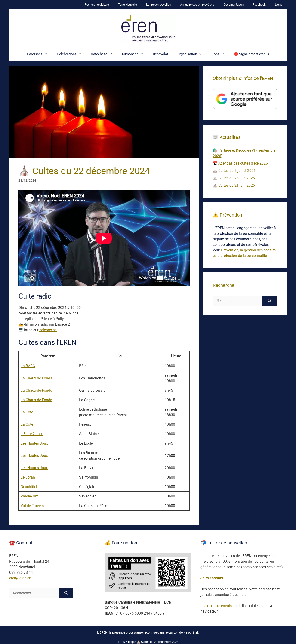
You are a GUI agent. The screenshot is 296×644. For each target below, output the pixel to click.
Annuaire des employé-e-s (197, 4)
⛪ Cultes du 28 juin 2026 (234, 178)
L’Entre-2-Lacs (32, 434)
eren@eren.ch (20, 578)
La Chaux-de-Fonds (36, 378)
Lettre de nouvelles (158, 4)
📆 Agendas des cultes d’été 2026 (240, 163)
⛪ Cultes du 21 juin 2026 (234, 185)
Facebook (259, 4)
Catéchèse (99, 54)
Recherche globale (97, 4)
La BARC (28, 366)
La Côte (27, 412)
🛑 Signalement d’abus (251, 54)
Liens (278, 4)
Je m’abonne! (211, 578)
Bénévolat (160, 54)
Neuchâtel (29, 487)
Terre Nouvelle (127, 4)
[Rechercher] (269, 301)
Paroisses (35, 54)
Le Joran (28, 477)
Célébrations (67, 54)
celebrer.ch (48, 330)
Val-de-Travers (32, 506)
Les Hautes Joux (34, 443)
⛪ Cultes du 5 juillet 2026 (234, 170)
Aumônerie (130, 54)
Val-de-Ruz (29, 496)
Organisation (187, 54)
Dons (215, 54)
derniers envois (219, 606)
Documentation (233, 4)
